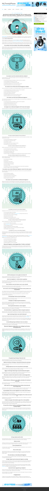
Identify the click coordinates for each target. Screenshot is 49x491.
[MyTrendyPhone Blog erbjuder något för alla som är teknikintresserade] (17, 483)
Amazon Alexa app (17, 213)
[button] (46, 9)
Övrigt (22, 9)
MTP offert (17, 9)
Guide (13, 9)
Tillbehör (9, 9)
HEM (2, 9)
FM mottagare (27, 316)
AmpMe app (3, 466)
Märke (5, 9)
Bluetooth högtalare (4, 36)
